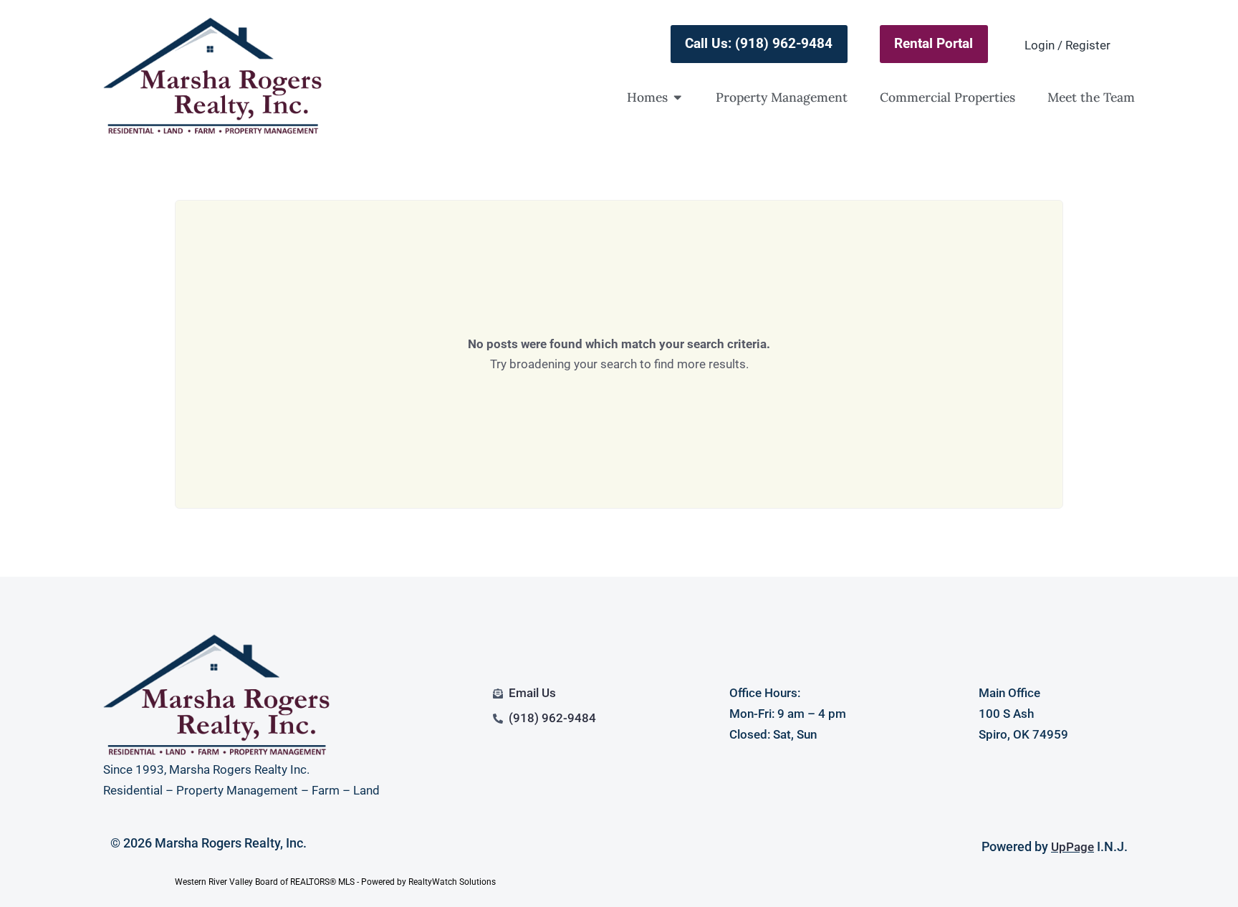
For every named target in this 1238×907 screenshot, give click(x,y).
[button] (677, 97)
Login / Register (1067, 45)
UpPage (1072, 847)
